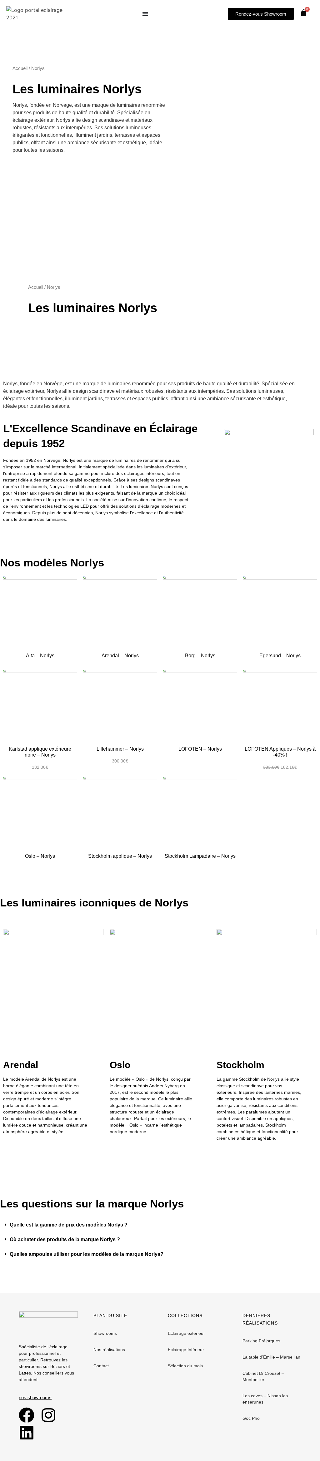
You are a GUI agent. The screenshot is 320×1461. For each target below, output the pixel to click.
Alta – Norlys (40, 655)
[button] (160, 1224)
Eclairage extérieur (186, 1333)
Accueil (20, 68)
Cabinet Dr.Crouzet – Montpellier (263, 1376)
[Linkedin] (26, 1432)
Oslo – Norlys (40, 856)
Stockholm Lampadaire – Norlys (200, 856)
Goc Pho (251, 1418)
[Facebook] (26, 1415)
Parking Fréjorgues (261, 1340)
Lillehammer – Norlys (120, 749)
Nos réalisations (109, 1349)
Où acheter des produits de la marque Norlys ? (65, 1239)
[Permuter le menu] (145, 14)
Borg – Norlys (200, 655)
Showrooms (105, 1333)
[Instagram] (48, 1415)
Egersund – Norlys (280, 655)
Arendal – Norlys (120, 655)
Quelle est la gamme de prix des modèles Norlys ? (69, 1224)
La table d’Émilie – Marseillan (271, 1357)
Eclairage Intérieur (186, 1349)
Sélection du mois (185, 1365)
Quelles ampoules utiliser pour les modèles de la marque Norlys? (86, 1254)
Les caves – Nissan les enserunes (265, 1398)
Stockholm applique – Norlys (120, 856)
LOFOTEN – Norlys (200, 749)
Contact (101, 1365)
